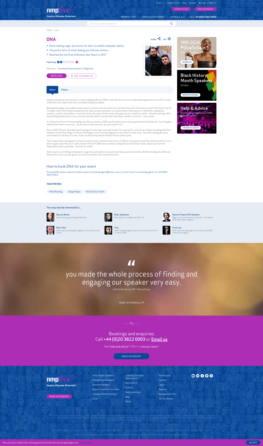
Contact (192, 3)
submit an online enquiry (78, 172)
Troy (116, 227)
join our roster (149, 346)
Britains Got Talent (95, 191)
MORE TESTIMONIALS (130, 302)
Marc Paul (61, 227)
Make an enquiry (205, 9)
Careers (162, 380)
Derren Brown (63, 214)
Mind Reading (55, 191)
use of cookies (86, 442)
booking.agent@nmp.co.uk (106, 172)
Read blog (187, 62)
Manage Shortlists (167, 394)
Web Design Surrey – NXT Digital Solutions (195, 430)
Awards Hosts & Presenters (105, 389)
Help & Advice (173, 3)
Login (203, 3)
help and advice (119, 346)
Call (202, 16)
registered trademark (105, 430)
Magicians (89, 68)
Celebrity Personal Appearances (134, 377)
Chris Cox (176, 227)
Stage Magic (74, 191)
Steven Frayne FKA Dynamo (185, 214)
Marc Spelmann (121, 214)
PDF (165, 39)
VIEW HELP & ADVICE (191, 128)
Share (154, 39)
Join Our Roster (165, 398)
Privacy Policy (136, 430)
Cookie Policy (169, 430)
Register (212, 3)
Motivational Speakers (103, 380)
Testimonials (164, 375)
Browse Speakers (190, 95)
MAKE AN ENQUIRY (131, 356)
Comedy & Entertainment (69, 68)
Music (95, 398)
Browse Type (128, 16)
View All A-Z (177, 16)
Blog (184, 3)
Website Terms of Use (153, 430)
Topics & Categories (153, 16)
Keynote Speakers (101, 384)
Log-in (161, 384)
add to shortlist (83, 76)
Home (49, 30)
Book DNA (56, 75)
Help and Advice (133, 392)
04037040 (156, 435)
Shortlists (181, 9)
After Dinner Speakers (103, 375)
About (128, 401)
